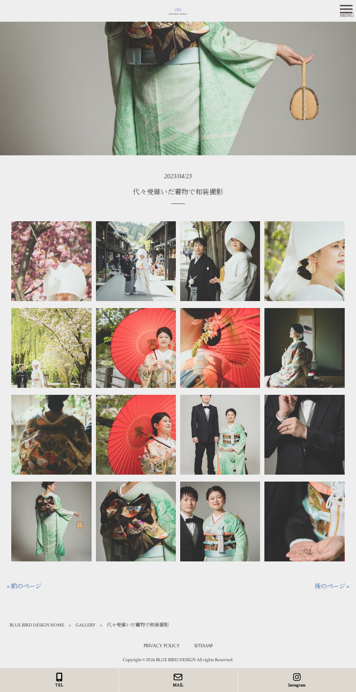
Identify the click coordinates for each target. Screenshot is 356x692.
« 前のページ (24, 586)
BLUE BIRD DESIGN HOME (37, 625)
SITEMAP (203, 646)
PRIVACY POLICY (162, 646)
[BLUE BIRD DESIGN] (167, 11)
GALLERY (86, 625)
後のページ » (332, 586)
